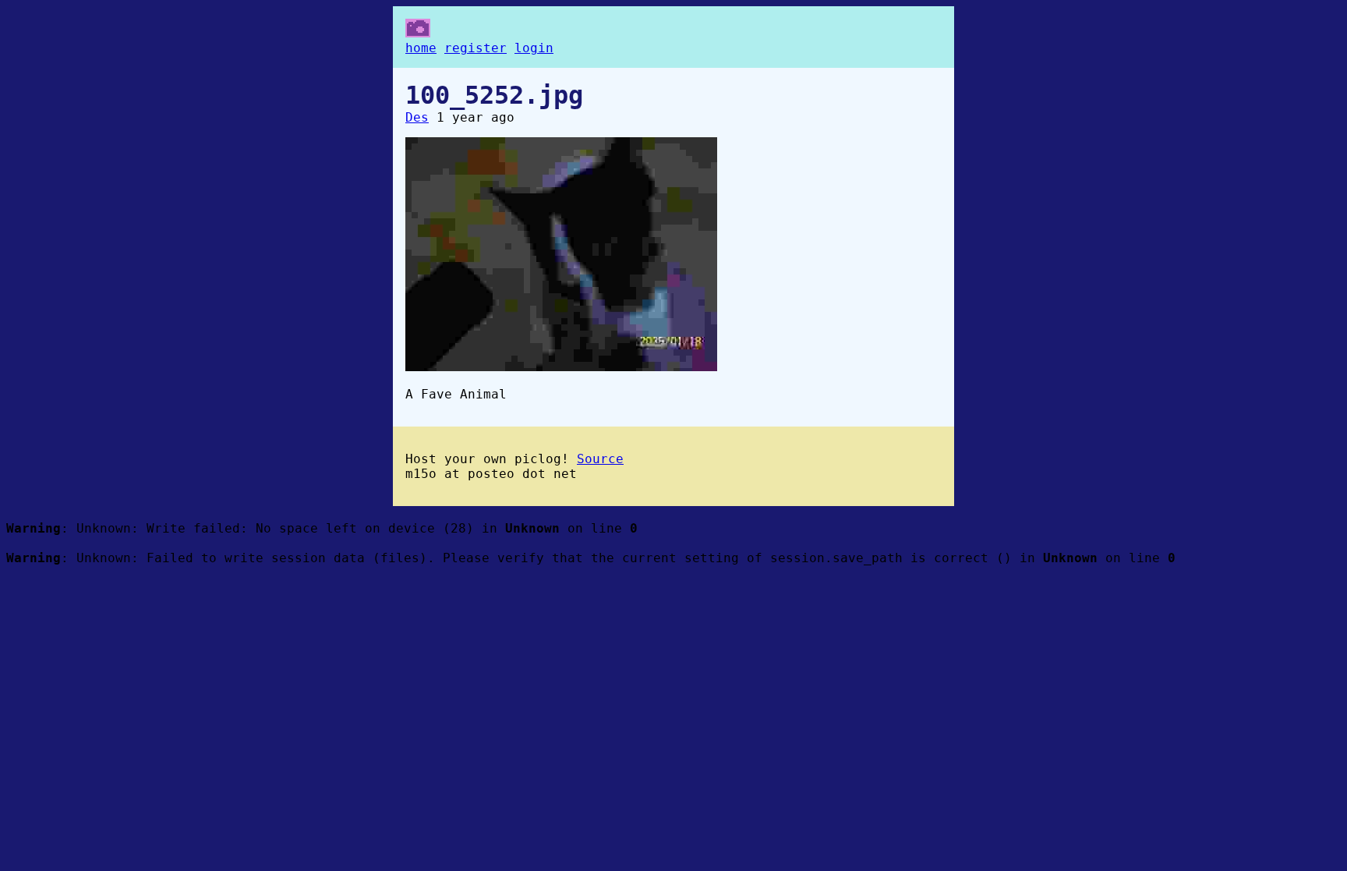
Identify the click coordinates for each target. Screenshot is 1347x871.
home (421, 48)
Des (417, 117)
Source (600, 458)
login (533, 48)
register (475, 48)
